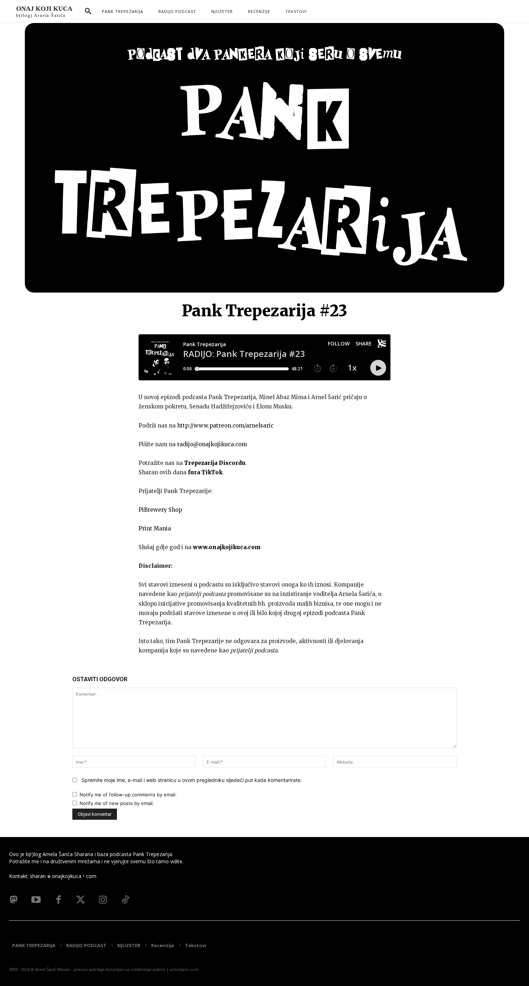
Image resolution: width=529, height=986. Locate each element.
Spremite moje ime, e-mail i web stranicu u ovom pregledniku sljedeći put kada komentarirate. (191, 780)
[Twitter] (80, 900)
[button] (88, 11)
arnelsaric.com (184, 969)
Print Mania (155, 528)
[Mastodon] (13, 900)
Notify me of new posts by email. (117, 803)
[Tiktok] (125, 900)
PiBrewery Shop (160, 509)
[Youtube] (36, 900)
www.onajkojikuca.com (227, 547)
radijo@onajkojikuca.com (212, 444)
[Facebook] (58, 900)
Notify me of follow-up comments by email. (128, 794)
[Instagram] (103, 900)
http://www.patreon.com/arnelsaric (225, 425)
